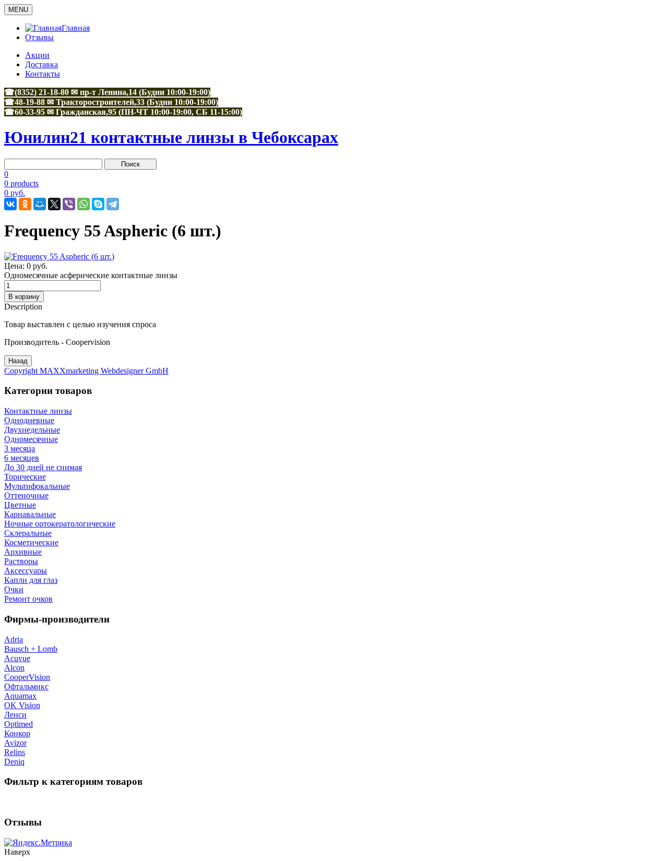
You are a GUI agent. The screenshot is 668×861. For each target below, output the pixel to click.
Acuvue (17, 658)
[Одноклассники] (25, 204)
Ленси (15, 714)
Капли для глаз (30, 580)
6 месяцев (21, 457)
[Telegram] (112, 204)
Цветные (20, 504)
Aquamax (20, 695)
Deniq (14, 761)
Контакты (42, 73)
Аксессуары (25, 570)
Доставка (41, 64)
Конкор (17, 733)
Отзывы (39, 37)
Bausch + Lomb (30, 648)
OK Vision (22, 705)
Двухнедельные (32, 429)
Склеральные (28, 533)
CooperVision (27, 677)
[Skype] (98, 204)
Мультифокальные (37, 486)
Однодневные (29, 420)
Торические (25, 476)
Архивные (23, 551)
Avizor (15, 742)
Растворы (21, 561)
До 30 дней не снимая (43, 467)
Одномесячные (31, 439)
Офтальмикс (26, 686)
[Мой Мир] (39, 204)
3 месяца (19, 448)
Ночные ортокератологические (59, 523)
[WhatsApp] (83, 204)
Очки (13, 589)
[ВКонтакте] (10, 204)
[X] (54, 204)
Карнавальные (30, 514)
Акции (37, 55)
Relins (14, 752)
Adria (13, 639)
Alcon (14, 667)
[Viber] (69, 204)
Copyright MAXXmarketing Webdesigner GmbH (86, 370)
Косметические (31, 542)
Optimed (18, 724)
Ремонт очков (28, 598)
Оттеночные (26, 495)
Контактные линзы (38, 410)
